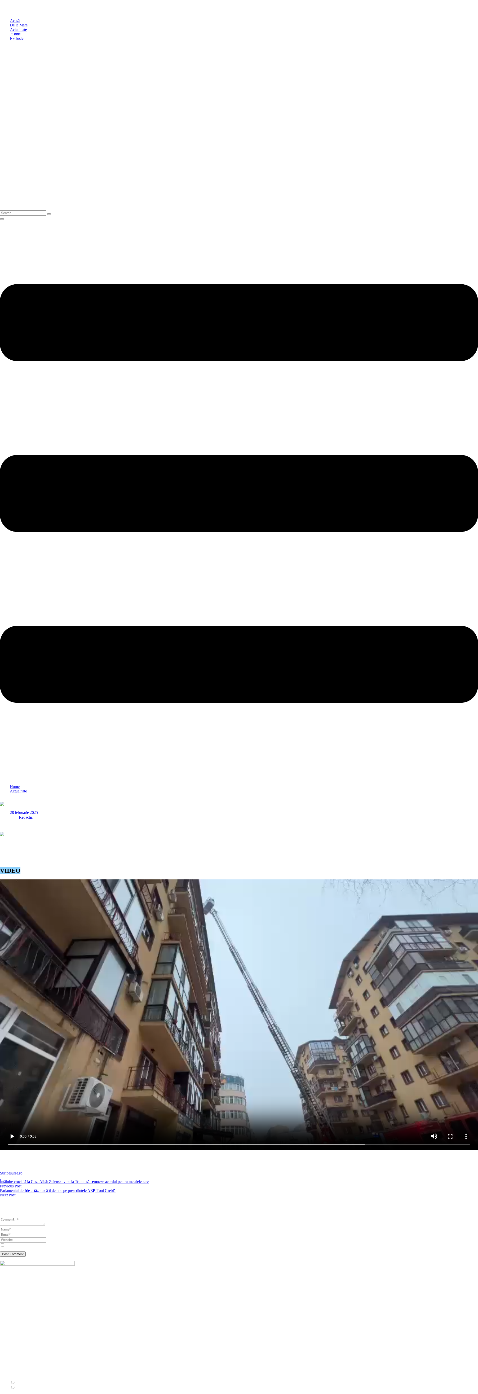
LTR (20, 1383)
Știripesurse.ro (11, 1173)
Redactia (26, 817)
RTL (20, 1388)
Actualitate (18, 791)
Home (15, 786)
